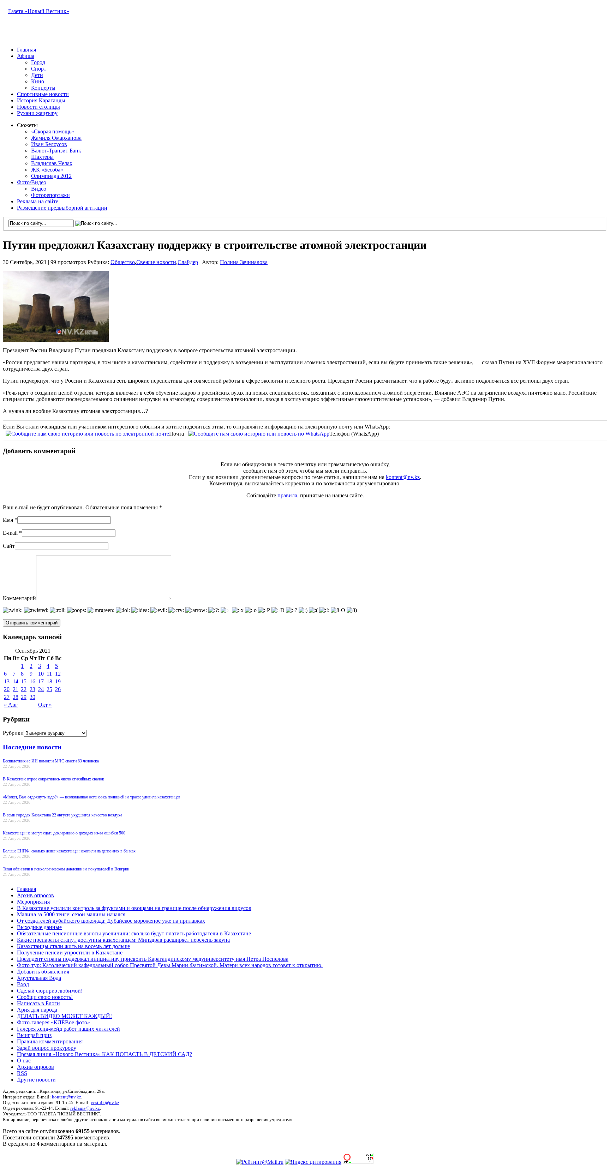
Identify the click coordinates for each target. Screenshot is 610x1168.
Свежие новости (156, 262)
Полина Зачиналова (244, 262)
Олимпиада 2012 (51, 176)
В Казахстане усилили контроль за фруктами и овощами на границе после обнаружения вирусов (134, 908)
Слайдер (188, 262)
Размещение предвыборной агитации (62, 208)
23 (32, 689)
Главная (26, 50)
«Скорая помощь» (52, 131)
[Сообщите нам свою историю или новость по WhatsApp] (258, 433)
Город (38, 62)
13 (7, 681)
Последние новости (32, 747)
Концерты (43, 88)
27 (7, 697)
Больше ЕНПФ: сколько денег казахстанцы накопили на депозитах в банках (69, 851)
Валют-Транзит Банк (56, 151)
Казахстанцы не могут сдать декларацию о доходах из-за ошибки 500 (64, 833)
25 (49, 689)
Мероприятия (33, 902)
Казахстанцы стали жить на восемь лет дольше (73, 946)
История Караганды (41, 100)
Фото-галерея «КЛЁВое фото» (53, 1022)
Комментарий (19, 598)
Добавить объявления (43, 972)
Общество (122, 262)
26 (58, 689)
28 (15, 697)
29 (23, 697)
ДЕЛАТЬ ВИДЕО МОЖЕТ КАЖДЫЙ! (64, 1016)
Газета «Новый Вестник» (38, 11)
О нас (24, 1061)
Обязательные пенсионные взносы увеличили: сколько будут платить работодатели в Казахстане (134, 933)
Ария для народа (37, 1010)
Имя (8, 520)
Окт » (45, 705)
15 (23, 681)
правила (287, 495)
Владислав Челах (51, 163)
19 (58, 681)
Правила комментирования (50, 1041)
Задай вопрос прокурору (46, 1048)
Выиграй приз (34, 1035)
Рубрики (13, 733)
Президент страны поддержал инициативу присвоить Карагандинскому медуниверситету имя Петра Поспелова (152, 959)
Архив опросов (35, 895)
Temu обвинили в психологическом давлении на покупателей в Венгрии (66, 869)
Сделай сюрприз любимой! (50, 991)
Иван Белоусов (49, 144)
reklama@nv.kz (85, 1108)
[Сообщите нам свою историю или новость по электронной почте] (87, 433)
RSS (22, 1073)
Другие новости (36, 1080)
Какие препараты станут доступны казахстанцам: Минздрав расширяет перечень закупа (123, 940)
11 (49, 674)
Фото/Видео (31, 182)
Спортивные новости (43, 94)
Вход (23, 984)
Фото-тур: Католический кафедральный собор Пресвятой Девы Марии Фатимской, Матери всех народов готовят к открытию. (170, 965)
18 (49, 681)
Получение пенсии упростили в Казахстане (69, 953)
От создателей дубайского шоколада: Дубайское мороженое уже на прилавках (111, 921)
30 (32, 697)
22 (23, 689)
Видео (38, 189)
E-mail (10, 533)
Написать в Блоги (38, 1003)
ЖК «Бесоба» (47, 170)
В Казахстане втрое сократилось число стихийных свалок (53, 779)
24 (41, 689)
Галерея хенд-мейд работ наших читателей (68, 1029)
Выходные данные (39, 927)
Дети (37, 75)
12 (58, 674)
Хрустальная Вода (39, 978)
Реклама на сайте (37, 201)
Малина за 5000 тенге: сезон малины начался (71, 914)
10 (41, 674)
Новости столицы (38, 107)
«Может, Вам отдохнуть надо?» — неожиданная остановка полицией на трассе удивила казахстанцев (91, 797)
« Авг (11, 705)
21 (15, 689)
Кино (37, 81)
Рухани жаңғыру (37, 113)
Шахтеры (42, 157)
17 (41, 681)
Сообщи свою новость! (45, 997)
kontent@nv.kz (403, 477)
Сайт (9, 546)
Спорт (38, 69)
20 (7, 689)
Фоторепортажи (50, 195)
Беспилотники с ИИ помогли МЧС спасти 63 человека (51, 761)
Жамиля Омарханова (56, 138)
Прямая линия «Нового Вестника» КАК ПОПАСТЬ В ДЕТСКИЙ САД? (104, 1054)
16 (32, 681)
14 (15, 681)
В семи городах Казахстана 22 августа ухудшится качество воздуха (62, 815)
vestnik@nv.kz (105, 1102)
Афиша (25, 56)
